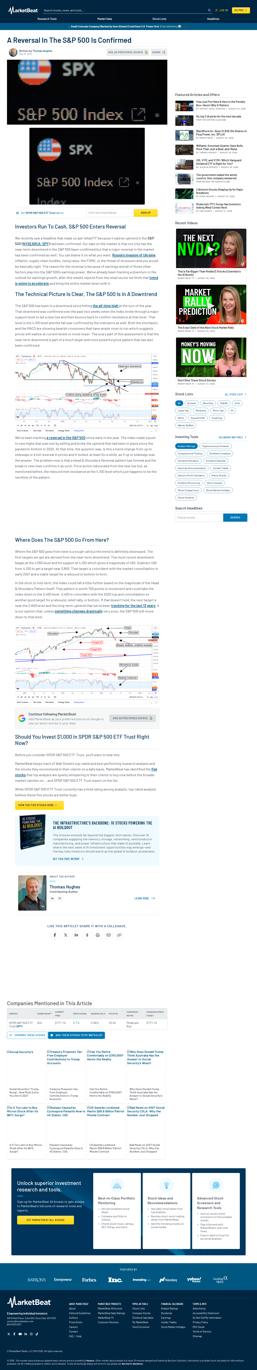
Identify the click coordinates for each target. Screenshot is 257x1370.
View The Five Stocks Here (36, 805)
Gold (237, 403)
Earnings (166, 1317)
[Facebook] (15, 1334)
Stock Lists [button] (159, 18)
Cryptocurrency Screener (215, 446)
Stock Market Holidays (218, 490)
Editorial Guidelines (80, 1313)
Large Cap (183, 410)
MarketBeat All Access (110, 1308)
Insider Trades (221, 468)
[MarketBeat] (23, 10)
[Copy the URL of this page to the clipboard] (119, 935)
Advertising (199, 1308)
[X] (9, 1334)
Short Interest (214, 482)
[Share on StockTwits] (87, 935)
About (72, 1308)
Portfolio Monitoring (189, 482)
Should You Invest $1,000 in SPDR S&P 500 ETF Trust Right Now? (82, 739)
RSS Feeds (199, 1326)
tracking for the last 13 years (133, 605)
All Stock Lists (234, 394)
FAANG (224, 403)
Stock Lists (138, 1308)
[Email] (60, 898)
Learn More (145, 898)
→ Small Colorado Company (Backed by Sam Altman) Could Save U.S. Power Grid (113, 26)
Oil (232, 410)
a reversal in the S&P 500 (66, 437)
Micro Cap (218, 410)
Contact (73, 1331)
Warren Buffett (186, 425)
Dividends (166, 1313)
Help (78, 1336)
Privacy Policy (200, 1322)
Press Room (75, 1322)
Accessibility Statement (206, 1313)
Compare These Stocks (29, 1035)
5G (179, 403)
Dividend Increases (219, 453)
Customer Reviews (108, 1322)
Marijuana (201, 410)
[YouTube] (20, 1334)
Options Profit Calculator (191, 475)
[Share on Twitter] (65, 935)
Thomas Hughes (42, 50)
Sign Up (146, 212)
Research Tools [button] (47, 18)
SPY (19, 1026)
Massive (90, 1360)
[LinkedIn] (52, 898)
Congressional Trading (190, 453)
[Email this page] (108, 935)
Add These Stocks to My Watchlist (79, 1035)
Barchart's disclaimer (132, 1363)
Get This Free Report (66, 859)
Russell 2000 (198, 417)
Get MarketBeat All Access (46, 1219)
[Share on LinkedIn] (76, 935)
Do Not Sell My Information (207, 1317)
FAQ (71, 1336)
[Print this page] (97, 935)
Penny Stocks (219, 475)
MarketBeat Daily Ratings (111, 1313)
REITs (181, 417)
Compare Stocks (141, 1313)
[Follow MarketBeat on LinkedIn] (26, 1334)
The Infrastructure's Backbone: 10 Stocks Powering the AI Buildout (102, 825)
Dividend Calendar (216, 460)
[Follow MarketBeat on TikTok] (37, 1334)
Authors (73, 1317)
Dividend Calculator (188, 460)
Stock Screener (186, 497)
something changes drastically (79, 611)
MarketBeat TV (106, 1317)
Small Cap (217, 417)
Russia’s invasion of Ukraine (133, 255)
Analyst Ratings (186, 446)
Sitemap (197, 1336)
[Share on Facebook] (55, 935)
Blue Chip (208, 403)
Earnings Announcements (192, 468)
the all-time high (106, 306)
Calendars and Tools (231, 437)
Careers (73, 1326)
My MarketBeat (140, 1322)
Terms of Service (202, 1331)
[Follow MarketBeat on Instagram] (32, 1334)
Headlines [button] (213, 18)
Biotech (191, 403)
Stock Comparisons (188, 490)
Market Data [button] (104, 18)
